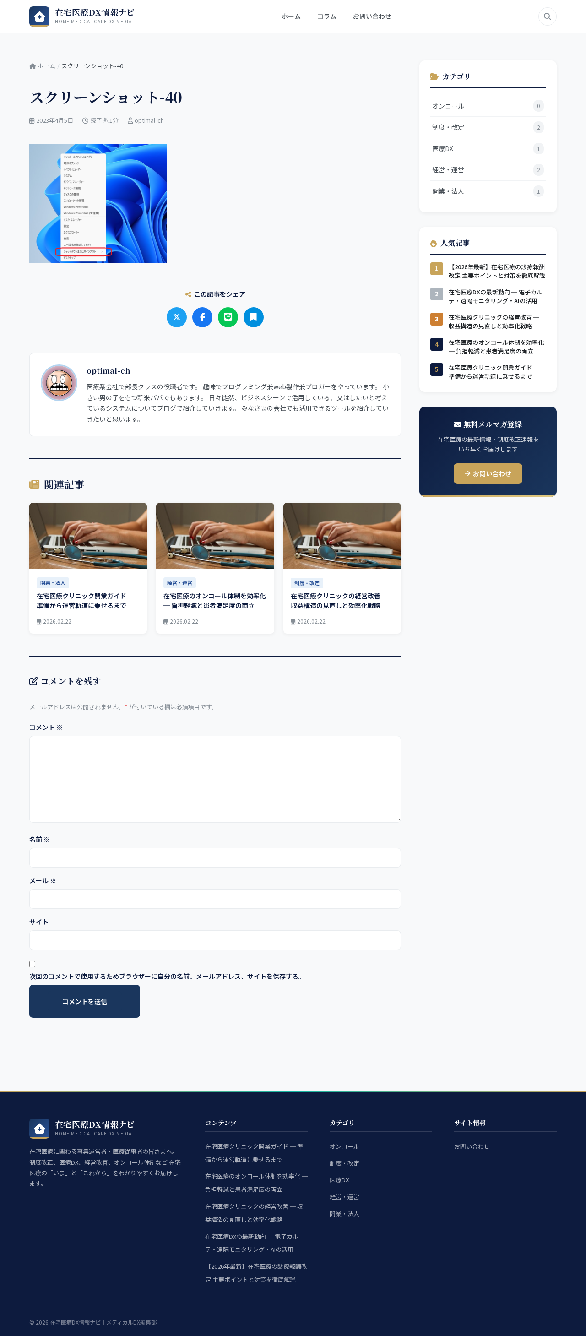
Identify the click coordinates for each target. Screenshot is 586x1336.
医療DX (339, 1179)
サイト (39, 921)
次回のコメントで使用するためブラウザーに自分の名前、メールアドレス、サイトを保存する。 (167, 976)
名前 (39, 839)
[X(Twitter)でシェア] (177, 317)
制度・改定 (344, 1163)
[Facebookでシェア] (202, 317)
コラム (326, 16)
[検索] (547, 16)
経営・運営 (344, 1196)
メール (42, 880)
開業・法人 (344, 1213)
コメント (46, 727)
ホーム (291, 16)
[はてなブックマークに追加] (254, 317)
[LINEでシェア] (228, 317)
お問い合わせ (372, 16)
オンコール (344, 1146)
